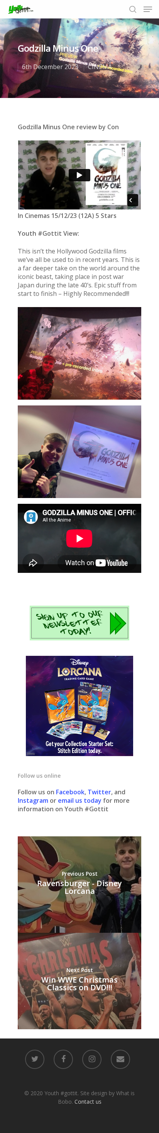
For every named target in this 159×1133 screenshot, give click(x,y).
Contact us (87, 1101)
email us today (79, 800)
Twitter (99, 792)
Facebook (70, 792)
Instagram (34, 800)
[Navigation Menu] (148, 9)
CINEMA (100, 66)
